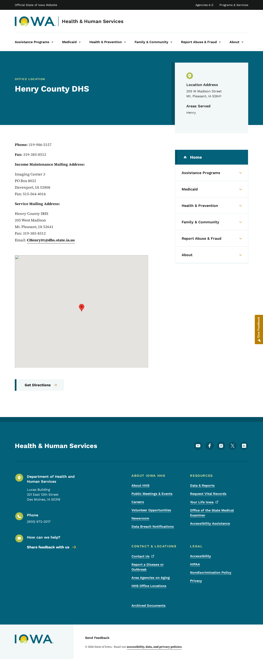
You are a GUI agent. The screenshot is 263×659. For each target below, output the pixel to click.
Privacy (196, 581)
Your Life (201, 502)
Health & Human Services (92, 21)
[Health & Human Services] (35, 21)
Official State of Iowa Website (36, 5)
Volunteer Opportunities (151, 510)
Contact (141, 556)
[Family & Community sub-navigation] (171, 42)
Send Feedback (97, 638)
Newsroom (140, 518)
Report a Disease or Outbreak (148, 567)
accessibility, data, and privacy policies (154, 647)
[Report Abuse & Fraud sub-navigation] (220, 42)
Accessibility (200, 556)
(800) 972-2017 (39, 522)
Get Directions (38, 385)
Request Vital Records (208, 494)
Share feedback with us (48, 547)
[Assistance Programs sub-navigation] (52, 42)
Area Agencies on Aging (151, 578)
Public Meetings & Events (152, 494)
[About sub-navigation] (242, 42)
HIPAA (195, 564)
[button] (81, 308)
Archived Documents (149, 605)
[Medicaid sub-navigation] (80, 42)
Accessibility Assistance (210, 523)
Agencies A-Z (204, 5)
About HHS (140, 485)
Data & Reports (202, 485)
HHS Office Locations (149, 586)
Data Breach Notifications (153, 526)
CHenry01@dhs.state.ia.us (51, 240)
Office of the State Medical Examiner (212, 512)
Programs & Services (233, 5)
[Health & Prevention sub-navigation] (125, 42)
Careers (138, 502)
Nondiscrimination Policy (210, 572)
